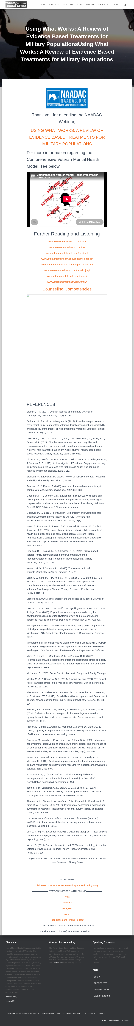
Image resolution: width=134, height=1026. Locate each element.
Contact (115, 5)
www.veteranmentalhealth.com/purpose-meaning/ (67, 264)
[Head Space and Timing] (16, 4)
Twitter (66, 897)
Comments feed (102, 989)
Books (79, 5)
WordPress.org (102, 996)
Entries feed (100, 983)
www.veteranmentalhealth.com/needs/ (67, 276)
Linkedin (67, 914)
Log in (97, 977)
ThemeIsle (124, 1020)
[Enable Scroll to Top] (128, 1021)
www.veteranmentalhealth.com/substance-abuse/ (67, 259)
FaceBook (67, 902)
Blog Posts (68, 5)
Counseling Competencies (67, 289)
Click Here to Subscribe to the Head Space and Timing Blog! (66, 885)
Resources (103, 5)
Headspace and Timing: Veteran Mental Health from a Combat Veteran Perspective (43, 1013)
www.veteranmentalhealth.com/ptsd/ (67, 241)
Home (43, 5)
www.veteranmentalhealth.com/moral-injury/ (67, 270)
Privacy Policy (11, 997)
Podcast (90, 5)
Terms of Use (10, 1001)
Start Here (54, 5)
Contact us (57, 963)
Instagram (67, 908)
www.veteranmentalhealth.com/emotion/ (67, 253)
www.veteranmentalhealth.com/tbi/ (67, 247)
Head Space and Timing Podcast (67, 920)
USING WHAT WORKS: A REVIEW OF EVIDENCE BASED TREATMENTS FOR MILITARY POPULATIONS (67, 137)
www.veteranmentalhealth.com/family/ (67, 282)
